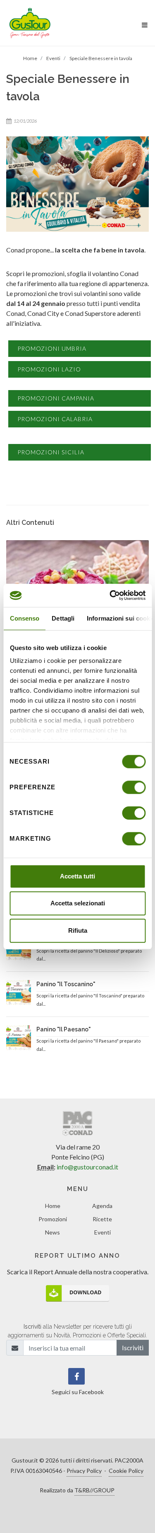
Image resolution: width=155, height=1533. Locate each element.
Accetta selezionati (77, 903)
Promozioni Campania (55, 398)
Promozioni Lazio (49, 369)
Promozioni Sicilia (50, 452)
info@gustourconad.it (87, 1167)
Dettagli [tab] (63, 618)
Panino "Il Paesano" (63, 1029)
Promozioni (52, 1219)
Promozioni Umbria (51, 348)
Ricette (102, 1219)
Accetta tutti (77, 876)
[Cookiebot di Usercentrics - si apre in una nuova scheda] (110, 595)
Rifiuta (77, 930)
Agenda (102, 1205)
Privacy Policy (84, 1470)
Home (52, 1205)
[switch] (133, 787)
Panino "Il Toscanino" (65, 984)
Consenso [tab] (24, 618)
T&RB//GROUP (94, 1490)
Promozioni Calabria (55, 418)
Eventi (102, 1232)
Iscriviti (132, 1347)
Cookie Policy (126, 1470)
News (52, 1232)
